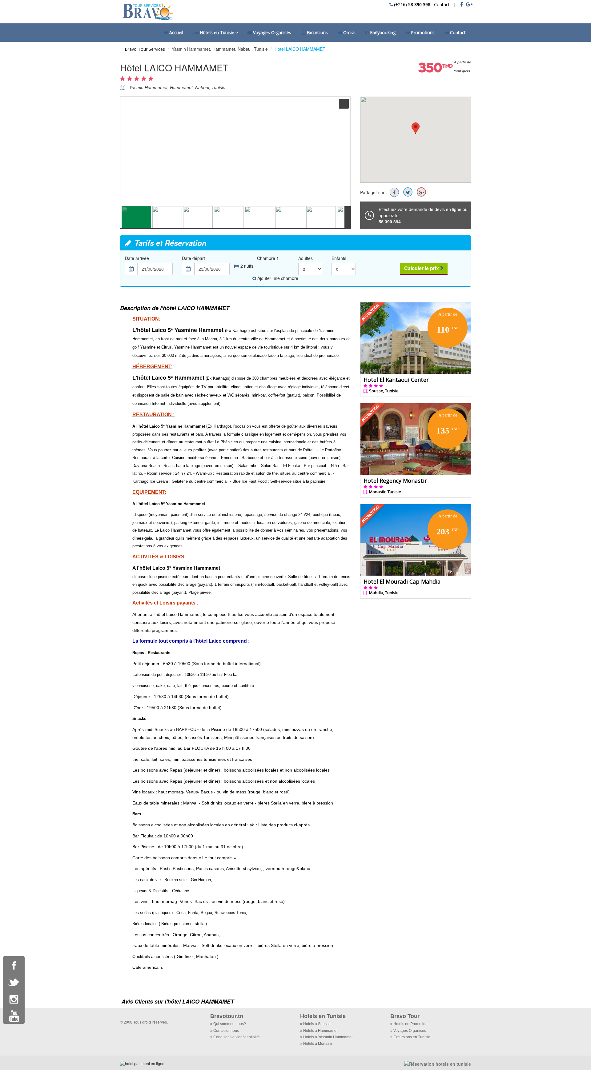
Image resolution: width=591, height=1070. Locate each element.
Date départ (193, 258)
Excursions (316, 32)
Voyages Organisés (271, 32)
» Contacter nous (224, 1030)
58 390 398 (419, 4)
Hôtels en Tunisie (216, 32)
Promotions (422, 32)
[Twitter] (407, 192)
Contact (441, 4)
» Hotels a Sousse (315, 1024)
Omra (348, 32)
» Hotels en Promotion (409, 1024)
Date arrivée (137, 258)
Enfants (339, 258)
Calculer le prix (422, 268)
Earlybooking (382, 32)
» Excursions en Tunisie (410, 1037)
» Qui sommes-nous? (228, 1024)
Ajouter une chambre (277, 278)
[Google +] (421, 192)
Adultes (305, 258)
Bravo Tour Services (145, 49)
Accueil (175, 32)
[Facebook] (394, 192)
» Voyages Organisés (408, 1030)
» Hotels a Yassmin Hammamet (326, 1037)
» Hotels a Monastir (316, 1043)
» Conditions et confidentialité (235, 1037)
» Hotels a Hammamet (318, 1030)
